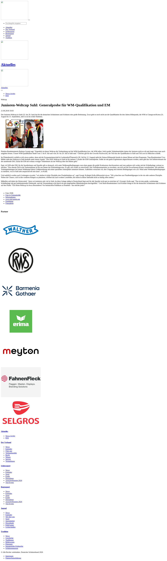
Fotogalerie (9, 203)
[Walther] (21, 244)
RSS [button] (7, 96)
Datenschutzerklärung (13, 558)
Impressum (9, 556)
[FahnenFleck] (21, 396)
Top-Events (9, 483)
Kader (7, 476)
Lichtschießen (10, 527)
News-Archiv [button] (10, 94)
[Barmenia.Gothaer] (21, 305)
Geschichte (9, 538)
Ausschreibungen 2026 (13, 480)
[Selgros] (21, 427)
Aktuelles (8, 64)
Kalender (8, 449)
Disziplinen (9, 478)
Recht (7, 455)
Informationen (10, 197)
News (7, 447)
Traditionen (9, 540)
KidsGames (9, 525)
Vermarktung (10, 461)
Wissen (8, 457)
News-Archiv (10, 436)
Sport (7, 474)
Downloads (9, 523)
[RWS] (21, 275)
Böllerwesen (9, 542)
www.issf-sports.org (12, 199)
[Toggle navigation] (2, 90)
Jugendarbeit (10, 521)
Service (8, 459)
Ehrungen (8, 544)
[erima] (21, 336)
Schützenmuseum (11, 548)
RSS (7, 438)
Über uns (8, 451)
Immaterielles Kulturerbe (14, 546)
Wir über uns (10, 517)
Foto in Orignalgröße (13, 195)
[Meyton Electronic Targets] (21, 366)
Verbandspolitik (11, 453)
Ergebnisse (9, 201)
